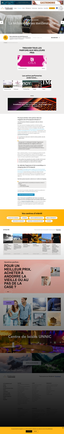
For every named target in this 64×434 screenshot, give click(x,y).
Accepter (29, 431)
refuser (35, 431)
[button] (63, 428)
